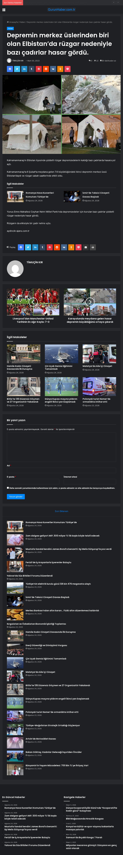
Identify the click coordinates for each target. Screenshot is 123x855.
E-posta (11, 477)
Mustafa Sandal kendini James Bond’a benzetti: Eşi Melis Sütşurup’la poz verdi (61, 2)
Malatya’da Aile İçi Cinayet (97, 366)
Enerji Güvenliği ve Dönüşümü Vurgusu (46, 645)
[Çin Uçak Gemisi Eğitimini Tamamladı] (61, 353)
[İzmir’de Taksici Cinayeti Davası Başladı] (72, 196)
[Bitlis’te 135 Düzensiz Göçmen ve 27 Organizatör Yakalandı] (23, 386)
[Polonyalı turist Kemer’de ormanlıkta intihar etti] (99, 386)
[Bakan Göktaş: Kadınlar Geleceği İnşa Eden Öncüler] (15, 756)
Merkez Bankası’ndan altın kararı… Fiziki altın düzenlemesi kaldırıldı (62, 610)
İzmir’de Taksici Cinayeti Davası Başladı (47, 597)
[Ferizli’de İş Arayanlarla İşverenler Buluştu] (15, 566)
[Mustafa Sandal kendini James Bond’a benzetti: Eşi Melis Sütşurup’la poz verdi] (15, 553)
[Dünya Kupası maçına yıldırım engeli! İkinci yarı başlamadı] (61, 386)
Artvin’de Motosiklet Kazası (41, 738)
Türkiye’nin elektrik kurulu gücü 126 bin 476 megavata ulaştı (58, 583)
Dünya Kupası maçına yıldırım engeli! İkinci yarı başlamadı (61, 400)
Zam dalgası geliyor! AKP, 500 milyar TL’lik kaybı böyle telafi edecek (62, 535)
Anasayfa (13, 22)
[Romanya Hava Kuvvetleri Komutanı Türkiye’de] (15, 196)
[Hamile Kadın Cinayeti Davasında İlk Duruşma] (23, 353)
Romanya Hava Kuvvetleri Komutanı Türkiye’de (51, 522)
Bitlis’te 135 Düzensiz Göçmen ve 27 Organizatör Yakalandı (23, 400)
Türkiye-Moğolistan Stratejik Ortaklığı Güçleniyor (53, 725)
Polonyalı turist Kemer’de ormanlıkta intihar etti (96, 400)
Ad (9, 465)
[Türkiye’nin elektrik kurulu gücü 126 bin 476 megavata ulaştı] (15, 588)
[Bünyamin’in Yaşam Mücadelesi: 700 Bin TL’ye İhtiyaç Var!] (15, 769)
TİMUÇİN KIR (17, 61)
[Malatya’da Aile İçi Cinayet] (99, 353)
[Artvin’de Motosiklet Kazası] (15, 743)
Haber (22, 22)
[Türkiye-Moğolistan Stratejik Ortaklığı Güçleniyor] (15, 729)
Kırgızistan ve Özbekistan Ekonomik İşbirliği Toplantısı (36, 623)
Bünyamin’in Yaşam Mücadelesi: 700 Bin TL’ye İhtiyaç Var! (57, 765)
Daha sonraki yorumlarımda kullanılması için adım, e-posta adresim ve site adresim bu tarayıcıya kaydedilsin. (62, 488)
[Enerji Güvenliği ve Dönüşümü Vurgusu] (15, 649)
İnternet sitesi (70, 477)
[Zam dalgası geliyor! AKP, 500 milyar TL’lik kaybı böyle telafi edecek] (15, 539)
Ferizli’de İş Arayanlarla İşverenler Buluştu (48, 562)
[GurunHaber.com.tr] (61, 9)
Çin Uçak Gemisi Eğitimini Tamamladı (58, 367)
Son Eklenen (61, 511)
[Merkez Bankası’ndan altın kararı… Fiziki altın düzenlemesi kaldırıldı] (15, 614)
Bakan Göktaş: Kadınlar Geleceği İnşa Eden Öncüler (54, 752)
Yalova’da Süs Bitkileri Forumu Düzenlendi (30, 575)
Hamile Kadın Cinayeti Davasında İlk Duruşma (19, 367)
